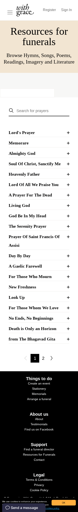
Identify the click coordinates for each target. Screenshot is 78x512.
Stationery (39, 388)
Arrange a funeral (39, 399)
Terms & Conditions (39, 479)
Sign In (66, 10)
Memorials (39, 394)
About (39, 419)
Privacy (39, 485)
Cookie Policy (39, 490)
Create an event (39, 383)
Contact (39, 459)
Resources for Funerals (39, 454)
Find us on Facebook (39, 429)
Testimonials (39, 424)
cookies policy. (52, 508)
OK (63, 502)
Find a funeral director (39, 449)
